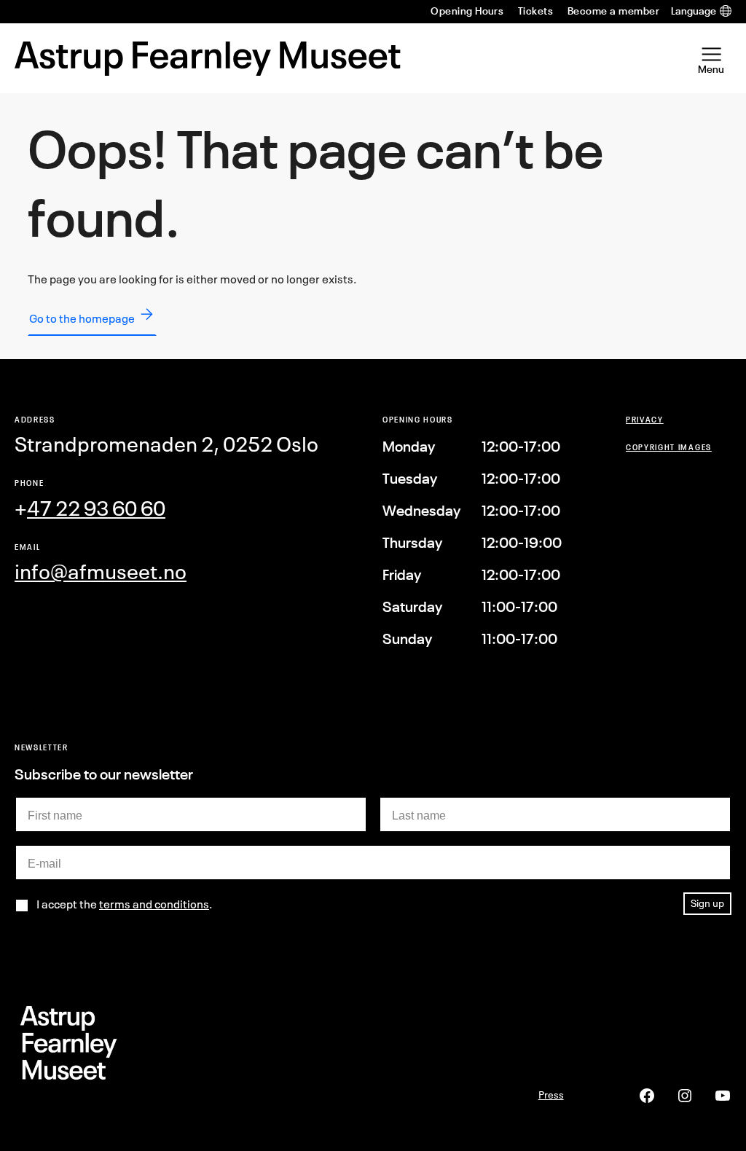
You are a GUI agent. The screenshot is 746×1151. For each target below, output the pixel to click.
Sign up (707, 903)
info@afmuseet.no (100, 571)
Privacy (645, 419)
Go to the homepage (82, 318)
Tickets (535, 11)
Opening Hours (467, 11)
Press (551, 1094)
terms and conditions (154, 904)
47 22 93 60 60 (96, 508)
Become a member (613, 11)
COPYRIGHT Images (669, 447)
